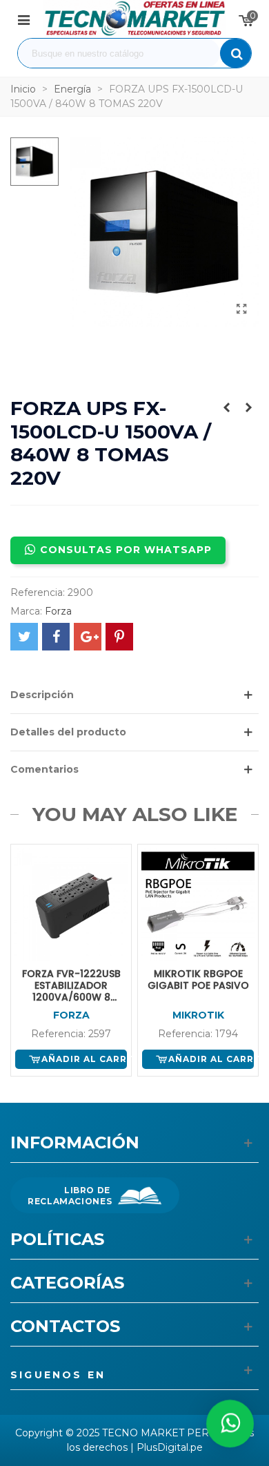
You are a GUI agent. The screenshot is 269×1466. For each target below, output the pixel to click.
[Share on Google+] (87, 636)
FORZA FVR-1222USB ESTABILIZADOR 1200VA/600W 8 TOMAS (71, 985)
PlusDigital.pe (170, 1447)
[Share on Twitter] (24, 636)
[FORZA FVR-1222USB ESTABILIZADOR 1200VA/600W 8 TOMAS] (248, 407)
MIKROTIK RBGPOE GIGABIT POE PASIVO (198, 980)
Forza (58, 611)
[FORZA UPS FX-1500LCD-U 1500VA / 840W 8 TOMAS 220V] (241, 309)
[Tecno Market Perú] (134, 19)
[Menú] (23, 19)
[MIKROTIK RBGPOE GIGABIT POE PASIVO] (226, 407)
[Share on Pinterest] (119, 636)
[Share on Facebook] (56, 636)
